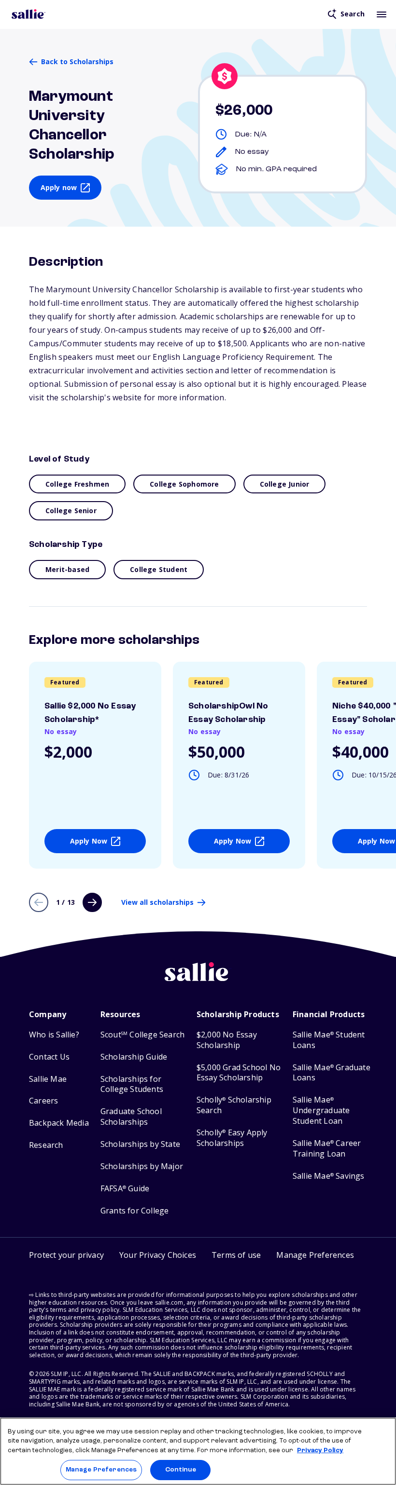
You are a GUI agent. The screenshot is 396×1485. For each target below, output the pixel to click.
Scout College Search (142, 1035)
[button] (315, 1256)
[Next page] (92, 902)
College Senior (71, 510)
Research (46, 1145)
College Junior (285, 484)
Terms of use (236, 1255)
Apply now (59, 187)
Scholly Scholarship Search (234, 1105)
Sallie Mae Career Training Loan (327, 1148)
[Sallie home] (28, 14)
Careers (43, 1101)
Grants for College (134, 1211)
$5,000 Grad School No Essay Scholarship (239, 1073)
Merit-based (67, 569)
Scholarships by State (140, 1144)
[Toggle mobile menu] (381, 14)
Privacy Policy (320, 1450)
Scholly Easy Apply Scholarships (232, 1138)
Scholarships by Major (141, 1166)
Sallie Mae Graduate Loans (331, 1073)
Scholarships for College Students (131, 1084)
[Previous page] (38, 902)
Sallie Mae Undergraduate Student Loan (321, 1110)
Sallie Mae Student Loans (329, 1040)
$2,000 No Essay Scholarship (227, 1040)
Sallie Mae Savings (329, 1176)
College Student (158, 569)
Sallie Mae (48, 1079)
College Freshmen (77, 484)
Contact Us (49, 1057)
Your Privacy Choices (157, 1255)
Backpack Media (59, 1123)
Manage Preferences (101, 1470)
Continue (180, 1470)
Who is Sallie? (54, 1035)
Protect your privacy (66, 1255)
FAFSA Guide (124, 1189)
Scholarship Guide (133, 1057)
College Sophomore (184, 484)
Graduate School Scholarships (131, 1116)
